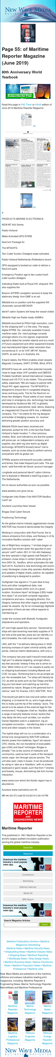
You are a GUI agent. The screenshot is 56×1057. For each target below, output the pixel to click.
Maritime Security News (37, 948)
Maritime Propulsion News (26, 965)
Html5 (38, 104)
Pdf (23, 104)
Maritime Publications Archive (22, 941)
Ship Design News (39, 958)
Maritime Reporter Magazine (12, 1009)
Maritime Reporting (38, 955)
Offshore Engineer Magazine (30, 1036)
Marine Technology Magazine (30, 1009)
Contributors (28, 874)
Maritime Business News (18, 962)
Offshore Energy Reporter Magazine (47, 1038)
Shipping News (18, 955)
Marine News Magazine (47, 1009)
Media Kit (28, 893)
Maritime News (14, 948)
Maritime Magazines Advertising (32, 943)
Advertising (28, 880)
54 (34, 126)
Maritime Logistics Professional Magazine (12, 1038)
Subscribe (28, 847)
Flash (29, 104)
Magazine (28, 853)
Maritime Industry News (39, 951)
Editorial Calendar (28, 886)
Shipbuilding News (15, 951)
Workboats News (18, 958)
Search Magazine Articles (17, 920)
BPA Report (28, 899)
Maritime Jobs (35, 968)
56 (34, 207)
